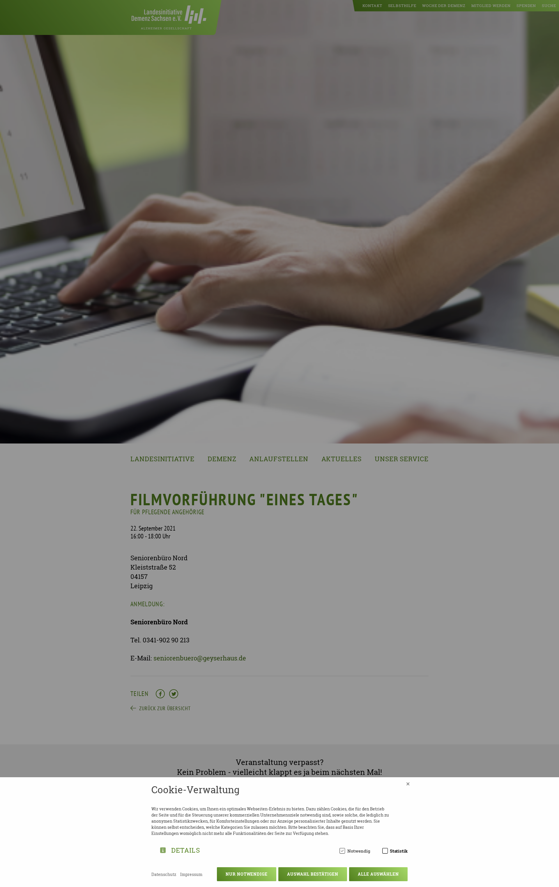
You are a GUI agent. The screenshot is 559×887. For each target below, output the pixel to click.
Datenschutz (163, 874)
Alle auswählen (378, 874)
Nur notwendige (247, 874)
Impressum (191, 874)
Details (185, 849)
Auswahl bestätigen (312, 874)
